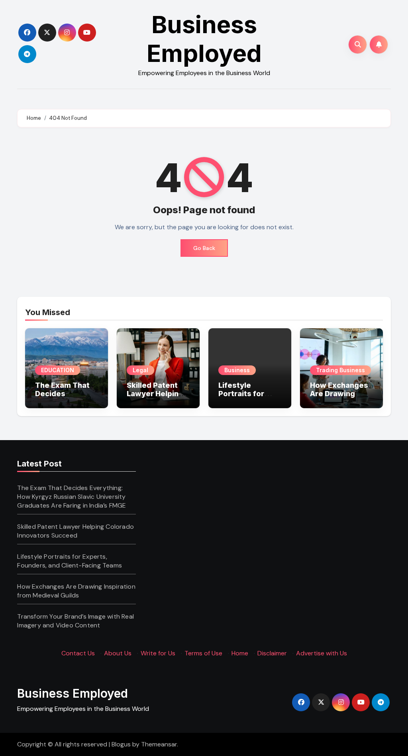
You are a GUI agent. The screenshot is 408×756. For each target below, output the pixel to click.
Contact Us (78, 653)
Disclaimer (272, 653)
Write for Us (158, 653)
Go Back (204, 248)
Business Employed (204, 38)
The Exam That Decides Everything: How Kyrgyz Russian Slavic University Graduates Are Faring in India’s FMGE (71, 497)
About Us (117, 653)
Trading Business (340, 370)
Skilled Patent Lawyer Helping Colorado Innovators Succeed (75, 531)
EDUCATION (57, 370)
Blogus (121, 744)
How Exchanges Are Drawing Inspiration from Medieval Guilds (339, 398)
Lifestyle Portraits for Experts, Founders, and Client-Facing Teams (69, 560)
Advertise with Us (321, 653)
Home (239, 653)
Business (237, 370)
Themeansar (159, 744)
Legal (140, 370)
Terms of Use (203, 653)
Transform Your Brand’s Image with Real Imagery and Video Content (75, 620)
